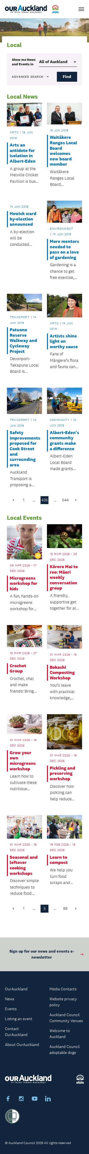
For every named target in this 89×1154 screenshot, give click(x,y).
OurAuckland (16, 989)
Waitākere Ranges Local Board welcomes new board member (63, 151)
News (9, 999)
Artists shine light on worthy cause (64, 341)
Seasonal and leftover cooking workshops (24, 865)
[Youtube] (35, 1099)
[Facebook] (8, 1099)
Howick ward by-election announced (23, 219)
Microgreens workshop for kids (23, 584)
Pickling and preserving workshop (62, 774)
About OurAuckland (22, 1044)
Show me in (24, 61)
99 (65, 908)
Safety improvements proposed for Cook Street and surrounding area (24, 449)
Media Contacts (62, 989)
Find (67, 76)
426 (44, 500)
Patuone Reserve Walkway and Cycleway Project (23, 340)
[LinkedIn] (48, 1099)
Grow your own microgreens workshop (23, 761)
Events (11, 1008)
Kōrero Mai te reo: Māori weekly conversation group (64, 577)
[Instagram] (21, 1099)
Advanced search (27, 77)
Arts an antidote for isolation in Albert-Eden (23, 153)
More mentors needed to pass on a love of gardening (64, 249)
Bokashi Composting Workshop (62, 673)
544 (65, 500)
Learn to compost (59, 860)
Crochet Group (18, 668)
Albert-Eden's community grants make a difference (64, 440)
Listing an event (18, 1018)
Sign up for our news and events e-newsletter (41, 954)
